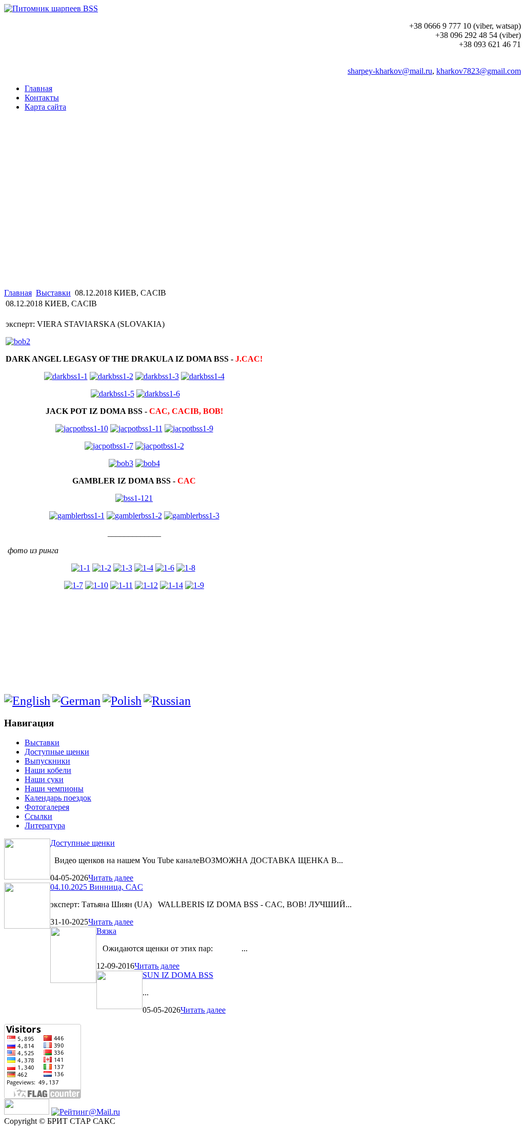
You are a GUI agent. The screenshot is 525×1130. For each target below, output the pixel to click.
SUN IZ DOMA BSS (178, 975)
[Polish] (122, 701)
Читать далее (110, 877)
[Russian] (167, 701)
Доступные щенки (82, 843)
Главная (18, 292)
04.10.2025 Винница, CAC (96, 887)
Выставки (53, 292)
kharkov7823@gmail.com (478, 71)
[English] (27, 701)
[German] (76, 701)
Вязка (106, 931)
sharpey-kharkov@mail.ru (390, 71)
